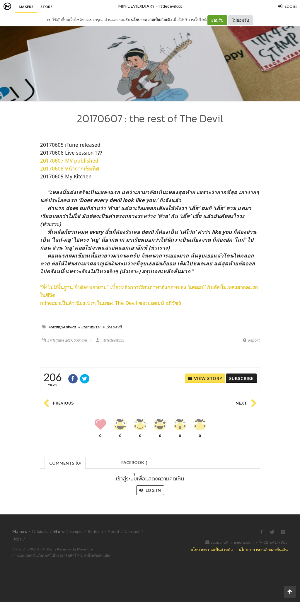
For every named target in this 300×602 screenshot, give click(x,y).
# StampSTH (89, 327)
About (114, 531)
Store (46, 6)
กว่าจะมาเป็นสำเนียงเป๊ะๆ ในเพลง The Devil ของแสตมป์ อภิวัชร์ (110, 303)
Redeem (95, 531)
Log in (152, 490)
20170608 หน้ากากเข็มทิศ (69, 168)
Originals (40, 531)
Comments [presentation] (65, 463)
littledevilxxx (170, 6)
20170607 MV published (69, 160)
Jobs (17, 538)
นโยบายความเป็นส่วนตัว (151, 19)
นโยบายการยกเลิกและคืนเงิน (263, 549)
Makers (26, 6)
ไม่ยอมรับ (240, 20)
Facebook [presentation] (134, 464)
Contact (132, 531)
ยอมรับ (217, 20)
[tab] (65, 462)
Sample (76, 531)
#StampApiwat (62, 327)
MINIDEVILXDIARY (136, 6)
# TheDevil (112, 327)
